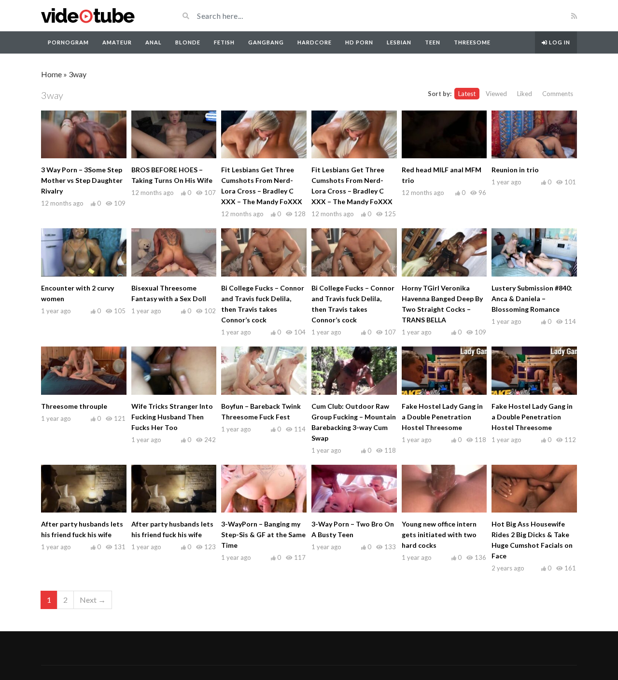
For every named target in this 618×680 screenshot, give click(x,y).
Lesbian (399, 42)
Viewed (496, 93)
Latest (467, 93)
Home (51, 74)
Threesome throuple (74, 406)
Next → (93, 599)
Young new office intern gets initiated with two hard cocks (439, 534)
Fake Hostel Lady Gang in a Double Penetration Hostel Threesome (442, 416)
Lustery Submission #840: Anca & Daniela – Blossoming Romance (532, 298)
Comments (557, 93)
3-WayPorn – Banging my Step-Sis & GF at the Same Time (263, 534)
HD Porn (359, 42)
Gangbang (266, 42)
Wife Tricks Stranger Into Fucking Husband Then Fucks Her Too (172, 416)
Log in (559, 42)
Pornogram (68, 42)
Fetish (224, 42)
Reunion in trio (515, 170)
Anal (153, 42)
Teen (432, 42)
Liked (524, 93)
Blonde (187, 42)
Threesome (472, 42)
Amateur (117, 42)
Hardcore (314, 42)
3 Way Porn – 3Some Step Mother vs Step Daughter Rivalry (82, 180)
